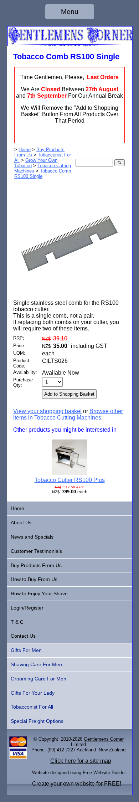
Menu (69, 11)
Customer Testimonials (36, 551)
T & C (17, 622)
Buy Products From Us (36, 565)
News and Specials (32, 537)
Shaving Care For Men (36, 664)
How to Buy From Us (34, 579)
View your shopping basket (47, 411)
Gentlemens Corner (104, 739)
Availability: (25, 372)
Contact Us (23, 636)
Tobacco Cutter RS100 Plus (70, 480)
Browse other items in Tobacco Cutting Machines (68, 414)
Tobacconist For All (32, 707)
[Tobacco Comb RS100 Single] (69, 298)
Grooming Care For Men (38, 679)
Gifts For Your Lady (33, 693)
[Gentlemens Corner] (69, 44)
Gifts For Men (26, 650)
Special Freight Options (37, 721)
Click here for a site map (80, 761)
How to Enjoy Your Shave (39, 593)
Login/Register (27, 608)
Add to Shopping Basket (69, 394)
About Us (21, 522)
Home (25, 149)
